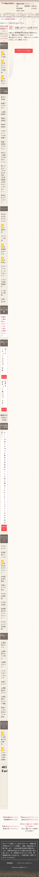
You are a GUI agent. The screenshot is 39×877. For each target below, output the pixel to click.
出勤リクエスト (3, 79)
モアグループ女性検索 (3, 625)
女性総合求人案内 (3, 579)
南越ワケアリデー (3, 106)
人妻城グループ (3, 664)
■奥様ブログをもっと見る (4, 417)
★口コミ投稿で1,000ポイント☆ (3, 157)
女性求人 (3, 260)
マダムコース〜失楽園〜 (3, 134)
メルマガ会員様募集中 (3, 283)
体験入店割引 (3, 119)
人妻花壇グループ (3, 645)
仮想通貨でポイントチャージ (3, 613)
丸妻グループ (3, 683)
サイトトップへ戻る (23, 50)
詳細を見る (4, 528)
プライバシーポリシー (24, 863)
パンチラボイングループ (3, 674)
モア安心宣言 (3, 604)
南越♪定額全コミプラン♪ (3, 145)
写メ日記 (3, 54)
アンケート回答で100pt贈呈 (3, 753)
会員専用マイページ (3, 555)
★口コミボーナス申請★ (3, 66)
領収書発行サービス (3, 249)
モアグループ (3, 547)
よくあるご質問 (3, 293)
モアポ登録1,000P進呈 (3, 738)
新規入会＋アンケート (3, 198)
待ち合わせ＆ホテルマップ (3, 217)
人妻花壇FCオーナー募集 (3, 700)
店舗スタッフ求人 (3, 587)
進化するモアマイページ (3, 566)
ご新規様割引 (3, 113)
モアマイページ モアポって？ (3, 271)
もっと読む (4, 377)
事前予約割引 (3, 126)
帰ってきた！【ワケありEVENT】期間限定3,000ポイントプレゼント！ (3, 178)
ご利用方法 (3, 228)
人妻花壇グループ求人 (3, 654)
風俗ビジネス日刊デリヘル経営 (3, 712)
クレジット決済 (3, 238)
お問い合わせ (3, 300)
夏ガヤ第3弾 (3, 98)
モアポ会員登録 (3, 596)
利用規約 (10, 863)
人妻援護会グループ (3, 690)
